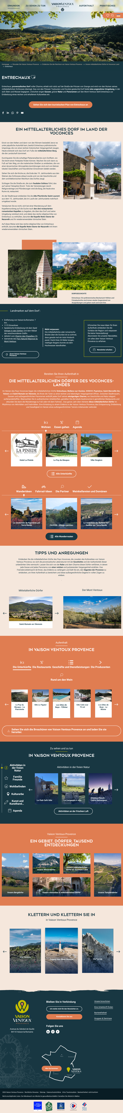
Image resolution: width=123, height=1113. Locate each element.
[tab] (46, 425)
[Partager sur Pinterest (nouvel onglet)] (17, 113)
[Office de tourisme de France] (84, 1106)
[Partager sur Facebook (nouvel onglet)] (3, 113)
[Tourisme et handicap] (61, 1106)
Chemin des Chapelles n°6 (26, 336)
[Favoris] (108, 15)
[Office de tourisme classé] (38, 1106)
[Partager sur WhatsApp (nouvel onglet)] (12, 113)
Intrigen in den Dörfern (13, 331)
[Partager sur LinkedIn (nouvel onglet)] (8, 113)
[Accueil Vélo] (49, 1106)
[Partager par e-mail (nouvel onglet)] (22, 113)
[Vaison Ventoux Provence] (63, 7)
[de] (118, 15)
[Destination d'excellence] (73, 1106)
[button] (112, 15)
